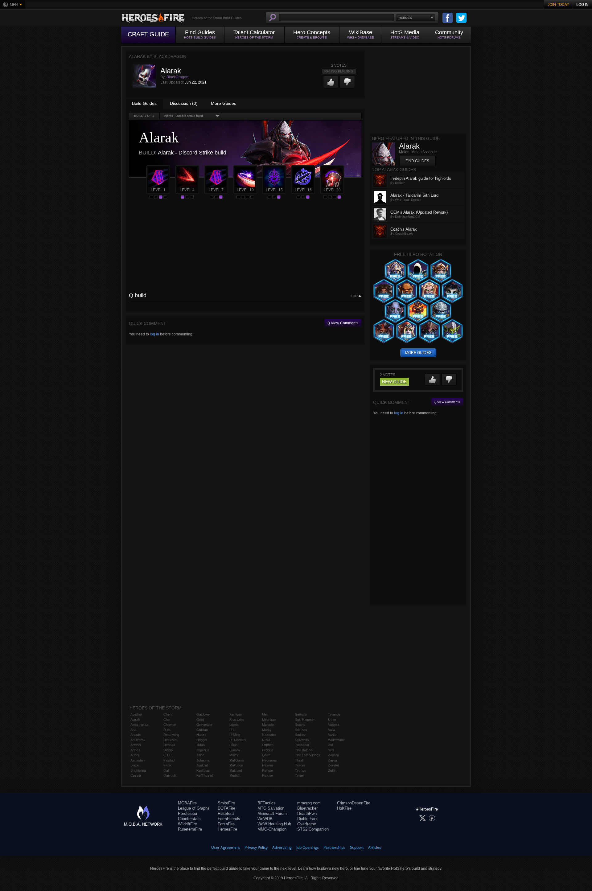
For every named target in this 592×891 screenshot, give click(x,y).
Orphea (267, 745)
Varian (332, 735)
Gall (166, 770)
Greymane (204, 724)
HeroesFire (227, 829)
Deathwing (171, 735)
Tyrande (334, 714)
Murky (267, 730)
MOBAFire (187, 803)
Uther (332, 719)
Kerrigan (235, 714)
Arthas (135, 750)
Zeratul (333, 765)
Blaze (134, 765)
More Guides (223, 103)
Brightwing (138, 770)
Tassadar (302, 745)
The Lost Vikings (307, 755)
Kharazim (236, 719)
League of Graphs (194, 808)
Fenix (167, 765)
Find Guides (417, 161)
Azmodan (137, 760)
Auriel (134, 755)
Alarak (135, 719)
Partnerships (334, 847)
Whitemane (336, 740)
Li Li (232, 730)
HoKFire (344, 808)
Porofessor (187, 813)
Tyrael (299, 775)
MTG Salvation (270, 808)
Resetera (226, 813)
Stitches (301, 730)
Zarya (332, 760)
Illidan (200, 745)
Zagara (333, 755)
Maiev (233, 755)
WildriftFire (187, 824)
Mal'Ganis (236, 760)
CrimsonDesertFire (353, 803)
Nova (266, 740)
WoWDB (265, 818)
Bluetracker (307, 808)
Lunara (234, 750)
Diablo (168, 750)
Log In (582, 4)
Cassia (135, 775)
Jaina (200, 755)
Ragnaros (269, 760)
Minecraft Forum (272, 813)
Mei (264, 714)
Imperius (202, 750)
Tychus (300, 770)
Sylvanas (302, 740)
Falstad (169, 760)
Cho (166, 719)
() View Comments (342, 323)
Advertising (282, 847)
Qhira (266, 755)
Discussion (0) (184, 103)
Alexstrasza (139, 724)
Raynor (267, 765)
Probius (267, 750)
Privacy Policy (256, 847)
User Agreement (225, 847)
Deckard (169, 740)
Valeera (333, 724)
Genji (200, 719)
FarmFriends (229, 818)
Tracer (300, 765)
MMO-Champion (271, 829)
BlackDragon (177, 77)
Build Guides (144, 103)
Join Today (558, 4)
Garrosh (169, 775)
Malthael (235, 770)
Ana (133, 730)
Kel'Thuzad (204, 775)
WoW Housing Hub (274, 824)
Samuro (301, 714)
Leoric (234, 724)
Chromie (169, 724)
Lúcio (233, 745)
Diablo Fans (308, 818)
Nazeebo (269, 735)
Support (357, 847)
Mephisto (269, 719)
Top (354, 296)
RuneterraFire (190, 829)
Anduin (135, 735)
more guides (418, 353)
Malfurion (236, 765)
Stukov (300, 735)
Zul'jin (332, 770)
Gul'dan (202, 730)
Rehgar (267, 770)
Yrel (331, 750)
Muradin (268, 724)
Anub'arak (138, 740)
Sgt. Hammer (305, 719)
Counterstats (189, 818)
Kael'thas (203, 770)
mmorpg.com (309, 803)
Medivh (234, 775)
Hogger (202, 740)
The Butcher (304, 750)
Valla (331, 730)
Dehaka (169, 745)
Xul (330, 745)
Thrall (299, 760)
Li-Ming (234, 735)
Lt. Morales (237, 740)
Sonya (300, 724)
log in (154, 334)
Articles (374, 847)
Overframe (306, 824)
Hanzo (201, 735)
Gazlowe (203, 714)
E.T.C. (168, 755)
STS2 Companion (313, 829)
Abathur (136, 714)
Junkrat (202, 765)
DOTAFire (226, 808)
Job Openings (307, 847)
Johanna (202, 760)
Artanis (135, 745)
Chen (167, 714)
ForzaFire (226, 824)
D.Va (167, 730)
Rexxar (267, 775)
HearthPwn (307, 813)
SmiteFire (226, 803)
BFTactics (266, 803)
